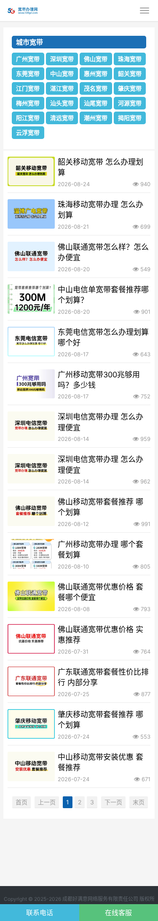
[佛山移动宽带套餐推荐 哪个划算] (31, 511)
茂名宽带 (95, 88)
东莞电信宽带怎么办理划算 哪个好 (103, 337)
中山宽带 (62, 73)
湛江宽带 (62, 88)
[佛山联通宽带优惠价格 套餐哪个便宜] (31, 596)
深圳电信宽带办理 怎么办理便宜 (100, 422)
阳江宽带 (28, 117)
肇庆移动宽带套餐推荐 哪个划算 (100, 719)
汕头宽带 (62, 103)
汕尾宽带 (95, 103)
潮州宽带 (95, 117)
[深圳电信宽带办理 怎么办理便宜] (31, 426)
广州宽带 (28, 58)
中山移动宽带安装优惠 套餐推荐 (100, 762)
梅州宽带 (28, 103)
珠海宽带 (130, 58)
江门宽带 (28, 88)
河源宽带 (130, 103)
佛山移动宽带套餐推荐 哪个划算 (100, 507)
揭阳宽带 (130, 117)
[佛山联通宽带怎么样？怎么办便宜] (31, 256)
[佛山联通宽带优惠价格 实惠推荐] (31, 639)
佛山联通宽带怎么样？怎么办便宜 (103, 252)
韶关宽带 (130, 73)
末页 (139, 802)
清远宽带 (62, 117)
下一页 (113, 802)
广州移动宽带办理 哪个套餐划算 (100, 549)
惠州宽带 (95, 73)
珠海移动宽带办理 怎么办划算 (100, 209)
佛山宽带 (95, 58)
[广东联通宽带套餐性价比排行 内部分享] (31, 681)
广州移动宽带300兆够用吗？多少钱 (99, 380)
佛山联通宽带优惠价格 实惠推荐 (100, 634)
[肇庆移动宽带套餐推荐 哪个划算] (31, 724)
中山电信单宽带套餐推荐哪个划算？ (103, 294)
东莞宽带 (28, 73)
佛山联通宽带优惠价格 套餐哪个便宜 (100, 592)
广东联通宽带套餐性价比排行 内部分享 (103, 677)
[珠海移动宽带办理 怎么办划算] (31, 214)
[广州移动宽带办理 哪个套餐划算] (31, 554)
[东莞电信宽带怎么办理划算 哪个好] (31, 341)
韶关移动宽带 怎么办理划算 (100, 167)
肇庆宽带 (130, 88)
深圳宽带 (62, 58)
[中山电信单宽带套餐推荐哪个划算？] (31, 299)
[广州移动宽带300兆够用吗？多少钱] (31, 384)
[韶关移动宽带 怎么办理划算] (31, 171)
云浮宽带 (28, 132)
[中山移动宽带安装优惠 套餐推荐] (31, 766)
